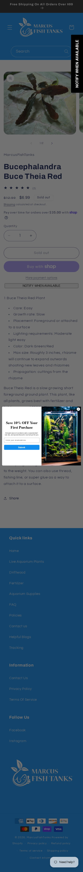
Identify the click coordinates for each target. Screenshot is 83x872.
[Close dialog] (78, 409)
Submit (21, 447)
